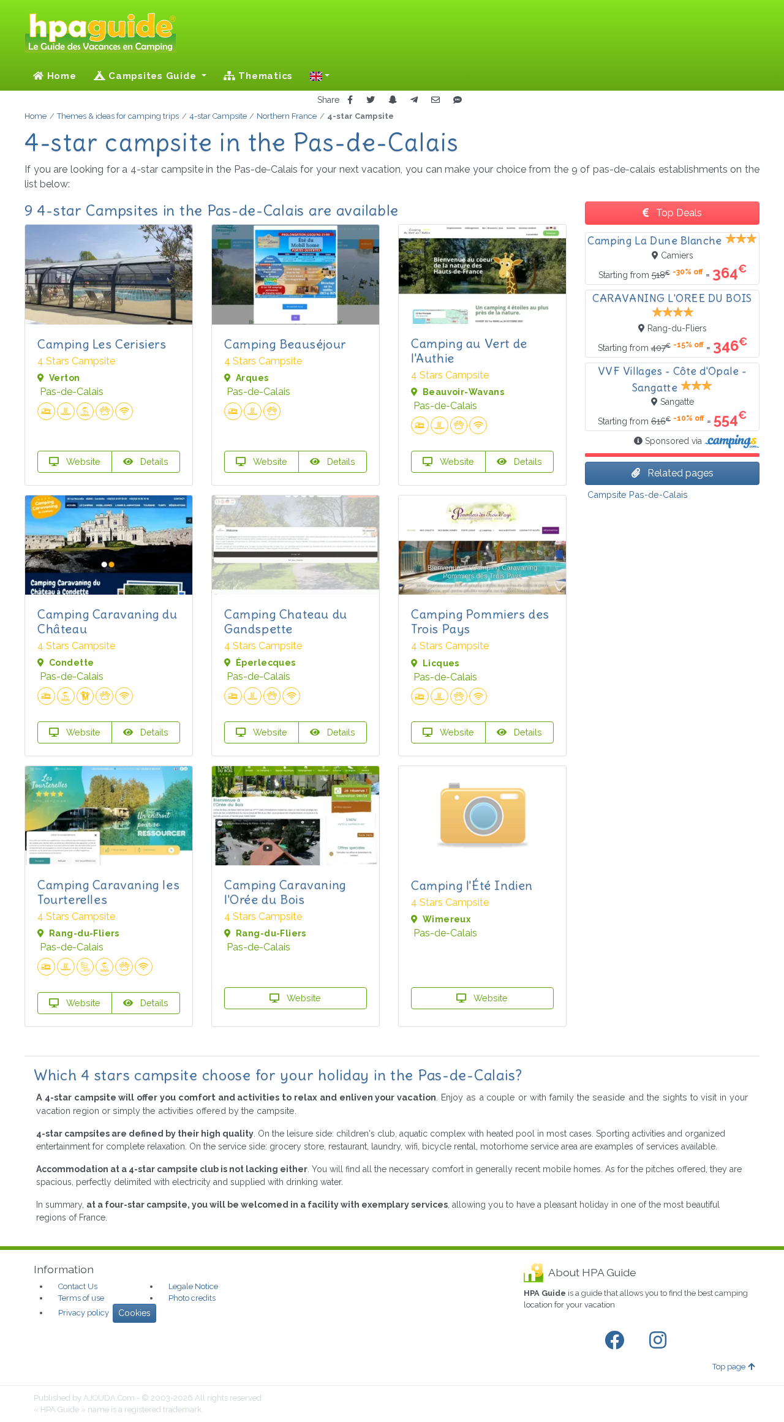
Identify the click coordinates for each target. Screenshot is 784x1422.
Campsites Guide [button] (152, 75)
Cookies (134, 1313)
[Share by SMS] (457, 100)
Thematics (264, 75)
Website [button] (82, 461)
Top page (728, 1366)
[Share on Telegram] (414, 100)
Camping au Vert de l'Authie (469, 351)
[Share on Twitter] (370, 100)
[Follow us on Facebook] (616, 1340)
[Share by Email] (435, 100)
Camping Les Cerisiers (102, 344)
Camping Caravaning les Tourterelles (108, 892)
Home (60, 75)
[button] (319, 76)
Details (153, 461)
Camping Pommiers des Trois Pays (480, 621)
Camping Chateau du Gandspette (285, 621)
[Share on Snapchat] (392, 100)
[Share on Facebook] (350, 100)
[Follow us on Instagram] (660, 1341)
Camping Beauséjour (285, 344)
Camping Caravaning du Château (107, 621)
